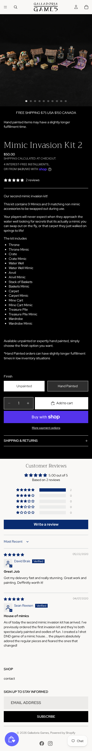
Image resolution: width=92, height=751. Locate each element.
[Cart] (86, 7)
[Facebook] (42, 743)
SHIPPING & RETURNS (21, 440)
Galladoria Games (38, 733)
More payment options (46, 428)
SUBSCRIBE (46, 716)
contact (9, 678)
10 (66, 101)
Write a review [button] (46, 524)
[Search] (15, 7)
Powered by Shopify (62, 733)
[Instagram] (50, 743)
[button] (25, 490)
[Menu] (5, 7)
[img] (14, 555)
